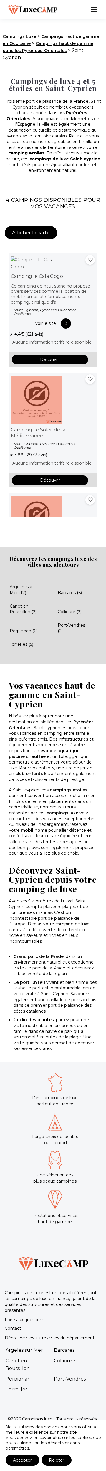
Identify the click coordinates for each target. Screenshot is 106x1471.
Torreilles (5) (21, 644)
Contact (13, 1328)
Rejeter (56, 1460)
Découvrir (50, 359)
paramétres (17, 1448)
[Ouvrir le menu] (94, 9)
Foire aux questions (24, 1319)
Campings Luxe (19, 36)
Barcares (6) (70, 592)
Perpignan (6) (23, 630)
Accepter (22, 1460)
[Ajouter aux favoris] (90, 260)
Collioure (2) (70, 611)
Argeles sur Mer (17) (21, 589)
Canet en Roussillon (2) (23, 609)
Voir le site (45, 323)
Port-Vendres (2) (71, 628)
